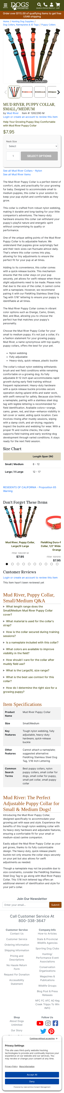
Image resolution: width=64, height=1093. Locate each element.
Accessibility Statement (16, 982)
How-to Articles (47, 933)
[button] (5, 5)
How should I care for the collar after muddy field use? (28, 661)
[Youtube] (40, 1024)
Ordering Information (17, 944)
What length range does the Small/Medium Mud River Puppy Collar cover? (28, 610)
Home (6, 21)
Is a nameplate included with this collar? (32, 642)
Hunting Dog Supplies (23, 21)
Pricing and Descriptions (16, 957)
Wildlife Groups (47, 985)
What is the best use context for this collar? (28, 679)
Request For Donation (17, 974)
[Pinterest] (51, 1032)
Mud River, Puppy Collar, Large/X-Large (20, 544)
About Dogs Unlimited (17, 1022)
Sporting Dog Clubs (47, 948)
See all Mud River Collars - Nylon (22, 170)
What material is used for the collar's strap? (28, 623)
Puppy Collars (48, 24)
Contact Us (16, 933)
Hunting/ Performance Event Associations (47, 957)
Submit (55, 904)
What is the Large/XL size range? (27, 670)
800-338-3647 (32, 920)
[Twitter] (43, 1032)
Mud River (13, 113)
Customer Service (16, 939)
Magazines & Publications (47, 978)
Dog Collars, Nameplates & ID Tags (21, 24)
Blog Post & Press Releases (47, 993)
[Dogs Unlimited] (20, 6)
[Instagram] (48, 1024)
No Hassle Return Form (17, 967)
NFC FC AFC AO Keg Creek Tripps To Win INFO (47, 1004)
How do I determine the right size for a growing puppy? (30, 689)
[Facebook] (55, 1024)
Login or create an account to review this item (30, 577)
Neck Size (11, 141)
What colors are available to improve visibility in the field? (28, 651)
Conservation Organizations (47, 968)
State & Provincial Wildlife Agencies (47, 941)
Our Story (16, 1030)
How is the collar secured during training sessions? (31, 634)
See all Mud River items (17, 174)
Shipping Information (17, 950)
